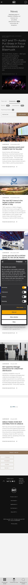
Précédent (7, 460)
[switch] (24, 292)
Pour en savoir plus (8, 73)
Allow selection (14, 317)
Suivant (7, 464)
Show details (20, 307)
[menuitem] (14, 523)
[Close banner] (25, 261)
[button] (14, 452)
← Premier (7, 457)
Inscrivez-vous (13, 14)
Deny (14, 322)
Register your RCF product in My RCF (21, 481)
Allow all (14, 312)
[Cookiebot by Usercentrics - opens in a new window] (16, 262)
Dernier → (7, 468)
